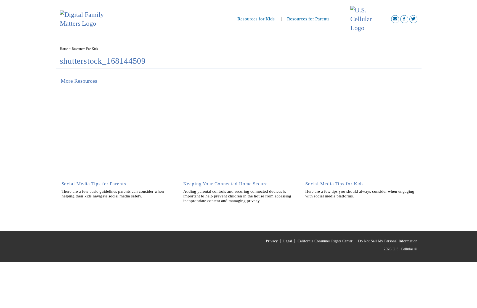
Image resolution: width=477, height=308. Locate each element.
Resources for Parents (308, 19)
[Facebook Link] (404, 19)
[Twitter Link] (413, 19)
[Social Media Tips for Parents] (117, 130)
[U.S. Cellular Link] (370, 19)
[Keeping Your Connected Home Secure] (238, 130)
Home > (65, 49)
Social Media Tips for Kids (334, 183)
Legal (287, 241)
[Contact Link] (395, 19)
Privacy (272, 241)
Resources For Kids (85, 49)
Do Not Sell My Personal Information (387, 241)
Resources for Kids (256, 19)
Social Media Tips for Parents (94, 183)
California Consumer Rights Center (325, 241)
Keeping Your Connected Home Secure (225, 183)
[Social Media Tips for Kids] (360, 130)
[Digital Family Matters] (92, 19)
